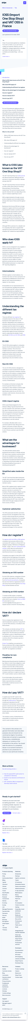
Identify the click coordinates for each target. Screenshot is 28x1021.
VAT (21, 629)
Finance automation (20, 886)
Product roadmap (19, 969)
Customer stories (6, 971)
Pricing (4, 874)
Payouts (4, 915)
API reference (18, 952)
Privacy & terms (6, 981)
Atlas (3, 876)
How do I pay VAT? (7, 98)
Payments (5, 913)
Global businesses (20, 888)
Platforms (17, 898)
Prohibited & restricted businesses (5, 985)
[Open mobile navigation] (24, 2)
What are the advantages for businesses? (13, 90)
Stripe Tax (5, 643)
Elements (4, 895)
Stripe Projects (19, 961)
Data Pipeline (5, 892)
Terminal (4, 927)
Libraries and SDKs (20, 958)
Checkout (4, 884)
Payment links (6, 911)
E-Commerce (18, 882)
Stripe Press (18, 975)
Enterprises (18, 874)
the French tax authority (12, 580)
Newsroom (18, 973)
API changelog (19, 956)
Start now (6, 813)
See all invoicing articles (9, 769)
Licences (4, 989)
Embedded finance (20, 884)
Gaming (17, 907)
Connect (4, 888)
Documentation (19, 950)
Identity (4, 900)
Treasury (4, 929)
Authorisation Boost (7, 878)
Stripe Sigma (5, 923)
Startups (17, 876)
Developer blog (19, 963)
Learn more (5, 56)
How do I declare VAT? (8, 95)
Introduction (5, 77)
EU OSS (11, 335)
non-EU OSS (16, 335)
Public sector (18, 925)
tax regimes (16, 317)
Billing (3, 880)
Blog (3, 973)
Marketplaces (18, 892)
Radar (3, 917)
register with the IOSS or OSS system (14, 539)
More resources (7, 8)
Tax (16, 8)
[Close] (25, 1014)
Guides (4, 969)
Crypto (4, 890)
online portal (21, 175)
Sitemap (4, 991)
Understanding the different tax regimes (13, 87)
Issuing (4, 905)
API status (18, 954)
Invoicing (4, 903)
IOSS (23, 335)
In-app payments (19, 890)
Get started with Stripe (10, 30)
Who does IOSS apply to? (9, 84)
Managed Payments (7, 909)
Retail (16, 927)
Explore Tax (5, 832)
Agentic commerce (20, 878)
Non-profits (18, 919)
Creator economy (19, 905)
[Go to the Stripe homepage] (4, 865)
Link (3, 907)
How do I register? (7, 93)
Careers (17, 971)
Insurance (17, 913)
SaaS (16, 900)
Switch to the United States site (11, 1017)
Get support (5, 1001)
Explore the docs (7, 852)
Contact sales (16, 813)
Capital (4, 882)
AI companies (18, 903)
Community (5, 975)
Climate (4, 886)
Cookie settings (6, 993)
